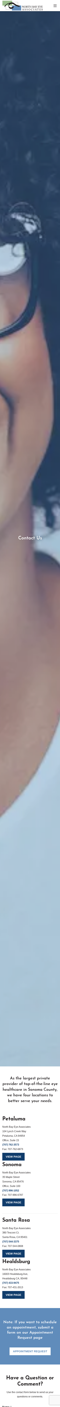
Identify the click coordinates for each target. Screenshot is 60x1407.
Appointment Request (30, 1351)
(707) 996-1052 (10, 1190)
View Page (13, 1156)
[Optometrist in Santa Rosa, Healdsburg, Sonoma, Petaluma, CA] (22, 5)
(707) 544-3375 (10, 1241)
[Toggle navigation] (55, 5)
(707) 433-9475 (10, 1283)
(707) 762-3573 (10, 1144)
